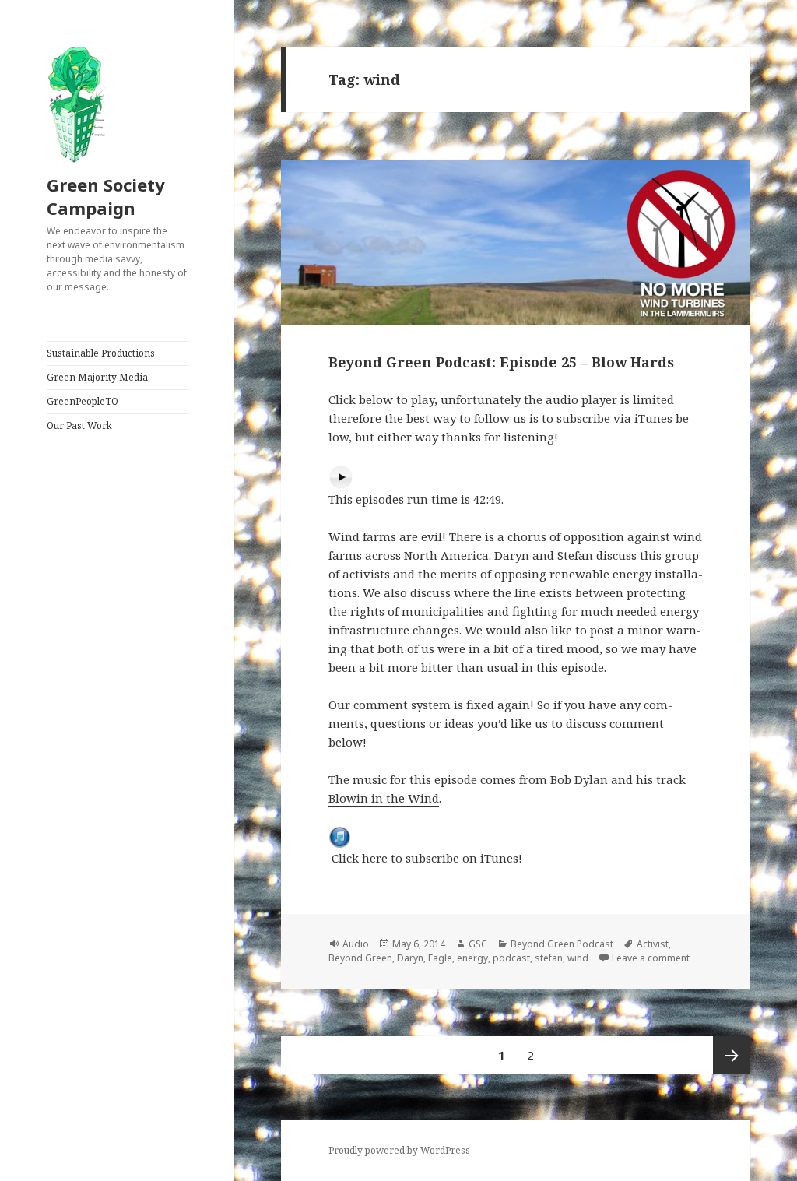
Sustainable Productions (101, 353)
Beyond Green (360, 958)
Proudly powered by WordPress (399, 1150)
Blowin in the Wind (383, 798)
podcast (511, 958)
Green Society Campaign (106, 196)
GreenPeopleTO (82, 401)
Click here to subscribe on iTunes (425, 858)
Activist (653, 944)
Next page (731, 1055)
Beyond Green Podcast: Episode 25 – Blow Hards (501, 362)
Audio (355, 944)
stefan (549, 958)
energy (472, 958)
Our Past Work (79, 425)
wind (577, 958)
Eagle (440, 958)
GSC (478, 944)
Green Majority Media (97, 377)
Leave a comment (651, 958)
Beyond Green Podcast (562, 944)
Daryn (410, 958)
